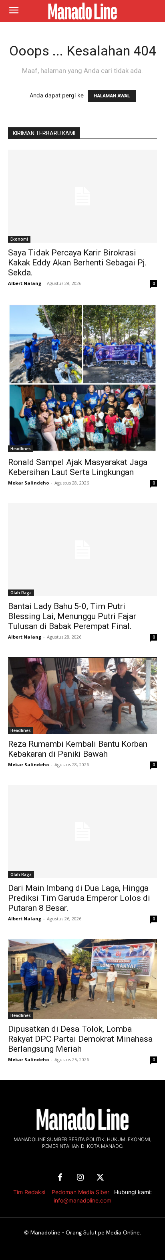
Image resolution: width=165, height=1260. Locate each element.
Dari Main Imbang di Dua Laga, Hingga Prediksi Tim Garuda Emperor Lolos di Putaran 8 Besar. (79, 898)
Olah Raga (21, 592)
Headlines (20, 448)
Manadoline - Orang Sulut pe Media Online (85, 1232)
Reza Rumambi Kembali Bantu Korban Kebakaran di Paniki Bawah (77, 749)
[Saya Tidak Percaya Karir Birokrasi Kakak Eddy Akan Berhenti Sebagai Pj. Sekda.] (82, 196)
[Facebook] (60, 1178)
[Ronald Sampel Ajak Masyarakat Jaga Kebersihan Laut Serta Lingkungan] (82, 378)
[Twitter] (100, 1178)
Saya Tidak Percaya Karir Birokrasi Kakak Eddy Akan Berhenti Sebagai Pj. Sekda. (77, 262)
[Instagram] (80, 1178)
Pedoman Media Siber (80, 1192)
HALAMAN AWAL (112, 96)
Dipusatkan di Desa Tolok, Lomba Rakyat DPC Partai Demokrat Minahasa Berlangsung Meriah (80, 1039)
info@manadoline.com (82, 1200)
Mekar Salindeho (28, 483)
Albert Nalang (24, 283)
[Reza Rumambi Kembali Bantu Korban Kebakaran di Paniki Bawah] (82, 695)
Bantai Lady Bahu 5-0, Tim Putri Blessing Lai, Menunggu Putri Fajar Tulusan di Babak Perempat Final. (72, 616)
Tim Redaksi (29, 1192)
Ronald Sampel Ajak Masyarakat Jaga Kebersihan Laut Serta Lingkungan (77, 467)
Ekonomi (19, 239)
